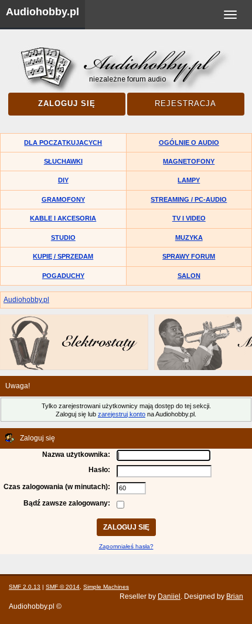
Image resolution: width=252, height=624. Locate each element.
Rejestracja (185, 103)
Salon (189, 275)
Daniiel (169, 596)
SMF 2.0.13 (24, 587)
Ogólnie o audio (189, 142)
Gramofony (63, 199)
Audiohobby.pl (42, 12)
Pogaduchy (63, 275)
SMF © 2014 (63, 587)
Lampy (189, 180)
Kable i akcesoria (63, 218)
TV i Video (189, 218)
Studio (63, 237)
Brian (234, 596)
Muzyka (189, 237)
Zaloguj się (67, 103)
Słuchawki (63, 161)
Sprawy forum (188, 256)
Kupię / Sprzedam (63, 256)
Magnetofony (188, 161)
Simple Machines (106, 587)
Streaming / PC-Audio (189, 199)
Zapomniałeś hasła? (126, 546)
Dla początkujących (63, 142)
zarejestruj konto (121, 414)
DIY (63, 180)
